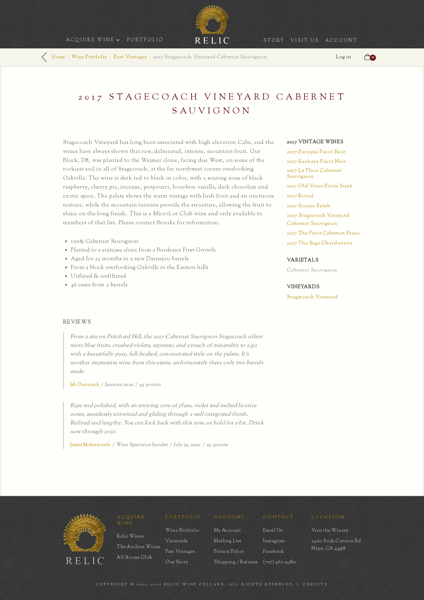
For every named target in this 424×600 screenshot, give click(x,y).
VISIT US (305, 41)
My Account (227, 530)
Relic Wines (130, 536)
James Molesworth (90, 445)
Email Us (272, 530)
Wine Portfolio (89, 57)
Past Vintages (130, 57)
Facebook (273, 552)
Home (58, 57)
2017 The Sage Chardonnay (319, 243)
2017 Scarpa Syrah (309, 206)
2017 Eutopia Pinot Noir (316, 152)
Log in (343, 57)
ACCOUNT (341, 41)
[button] (95, 40)
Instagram (274, 541)
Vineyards (176, 541)
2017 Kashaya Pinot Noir (316, 162)
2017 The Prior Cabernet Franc (323, 233)
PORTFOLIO (145, 40)
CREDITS (315, 584)
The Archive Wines (138, 547)
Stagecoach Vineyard (312, 297)
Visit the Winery (330, 530)
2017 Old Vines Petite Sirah (320, 186)
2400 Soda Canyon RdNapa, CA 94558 (336, 545)
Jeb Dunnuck (84, 384)
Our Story (176, 562)
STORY (273, 41)
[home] (212, 41)
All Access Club (134, 557)
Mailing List (227, 541)
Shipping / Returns (236, 562)
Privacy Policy (229, 552)
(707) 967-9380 (279, 562)
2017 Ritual (300, 196)
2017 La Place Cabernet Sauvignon (314, 174)
